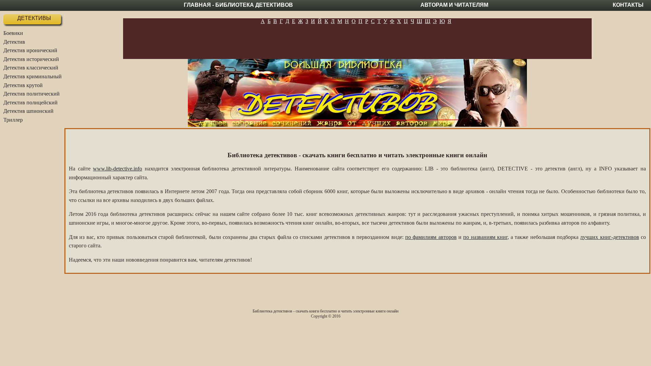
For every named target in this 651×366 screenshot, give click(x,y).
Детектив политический (31, 94)
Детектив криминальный (32, 76)
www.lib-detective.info (117, 168)
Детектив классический (30, 67)
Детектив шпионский (28, 111)
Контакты (628, 5)
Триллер (13, 120)
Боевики (13, 33)
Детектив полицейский (30, 102)
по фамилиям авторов (431, 237)
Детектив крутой (23, 85)
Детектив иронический (30, 50)
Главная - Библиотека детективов (238, 5)
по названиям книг (485, 237)
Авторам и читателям (454, 5)
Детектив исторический (31, 59)
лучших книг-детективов (609, 237)
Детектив (14, 42)
